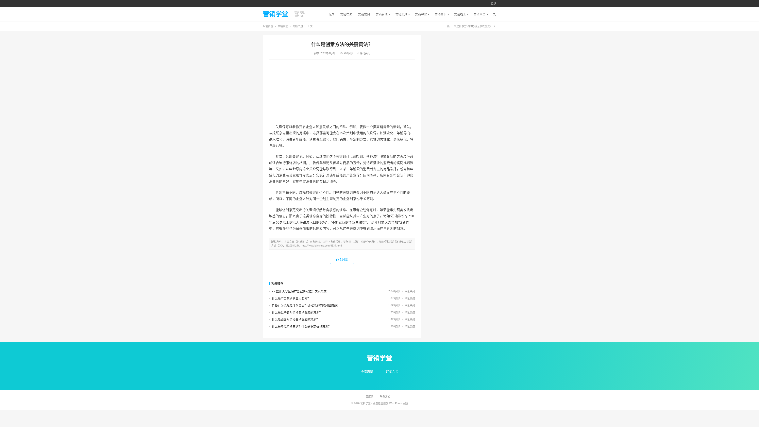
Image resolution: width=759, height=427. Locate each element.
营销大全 (479, 14)
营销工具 (401, 14)
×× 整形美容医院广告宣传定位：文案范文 (299, 291)
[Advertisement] (342, 92)
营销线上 (460, 14)
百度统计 (371, 396)
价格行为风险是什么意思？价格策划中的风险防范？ (306, 305)
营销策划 (298, 26)
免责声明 (367, 371)
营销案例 (364, 14)
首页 (331, 14)
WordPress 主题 (398, 403)
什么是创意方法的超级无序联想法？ (471, 26)
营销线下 (440, 14)
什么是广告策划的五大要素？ (291, 298)
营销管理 (382, 14)
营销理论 (346, 14)
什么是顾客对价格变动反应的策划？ (295, 319)
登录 (493, 3)
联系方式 (392, 371)
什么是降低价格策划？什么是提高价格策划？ (301, 326)
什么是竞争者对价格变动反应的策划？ (297, 312)
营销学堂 (275, 14)
